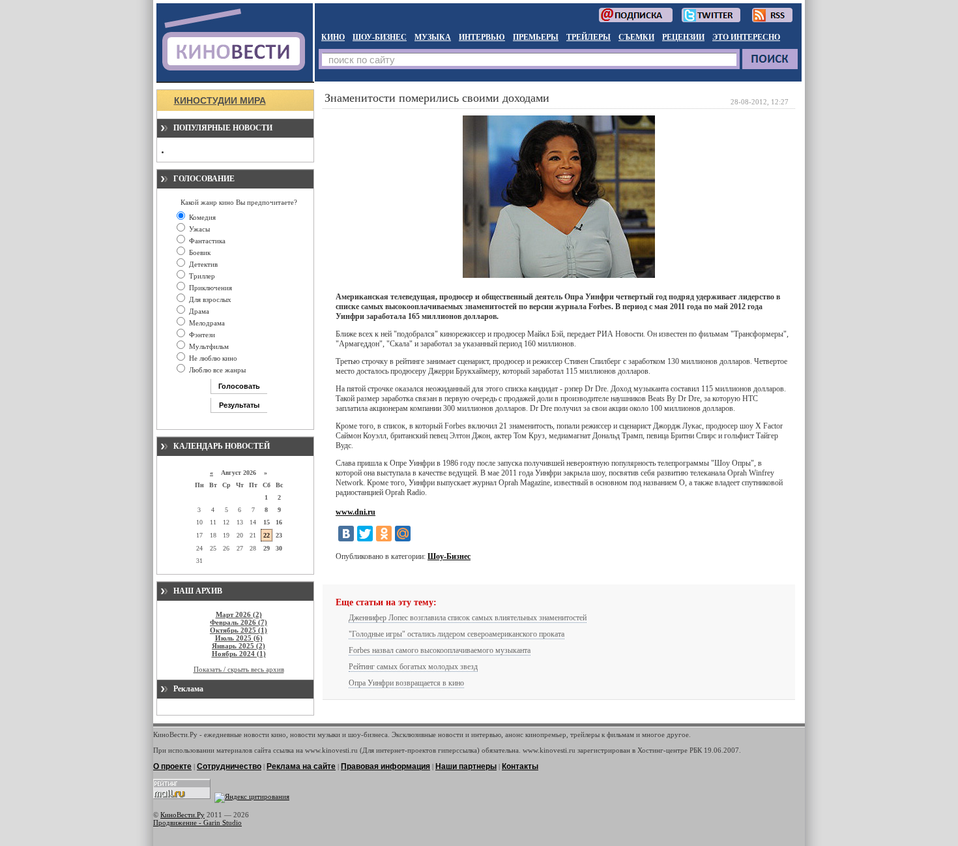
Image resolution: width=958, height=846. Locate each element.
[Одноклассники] (384, 533)
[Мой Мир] (403, 533)
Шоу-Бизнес (449, 556)
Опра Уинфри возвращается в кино (406, 682)
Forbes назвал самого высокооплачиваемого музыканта (439, 650)
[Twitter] (365, 533)
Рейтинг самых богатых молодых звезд (413, 666)
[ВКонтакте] (346, 533)
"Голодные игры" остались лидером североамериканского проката (456, 634)
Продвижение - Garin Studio (197, 822)
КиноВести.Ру (182, 815)
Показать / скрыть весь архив (239, 669)
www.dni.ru (355, 512)
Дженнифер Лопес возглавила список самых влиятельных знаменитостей (468, 617)
